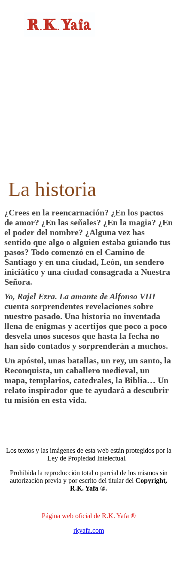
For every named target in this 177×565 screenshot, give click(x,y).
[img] (88, 24)
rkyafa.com (88, 530)
